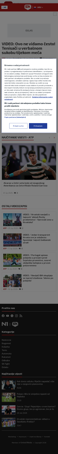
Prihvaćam (38, 126)
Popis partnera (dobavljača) (15, 117)
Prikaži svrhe (18, 126)
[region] (29, 95)
